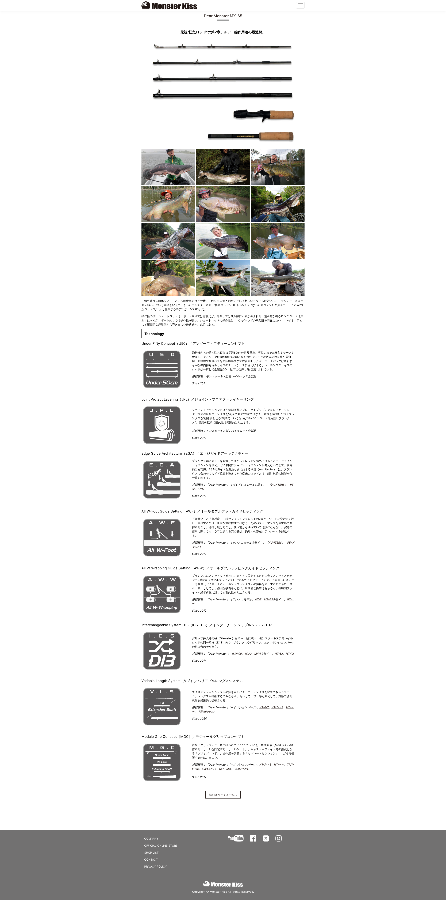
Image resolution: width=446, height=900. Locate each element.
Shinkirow (206, 711)
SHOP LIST (151, 852)
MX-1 (257, 653)
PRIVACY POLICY (155, 866)
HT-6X (279, 653)
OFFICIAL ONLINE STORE (161, 845)
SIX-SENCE (209, 768)
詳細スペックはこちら (223, 795)
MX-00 (237, 653)
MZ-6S (268, 599)
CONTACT (151, 859)
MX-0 (248, 653)
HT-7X (290, 653)
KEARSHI (225, 768)
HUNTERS (277, 484)
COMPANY (151, 838)
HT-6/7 (264, 707)
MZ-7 (258, 599)
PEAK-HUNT (242, 768)
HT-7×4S (277, 707)
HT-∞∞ (279, 764)
